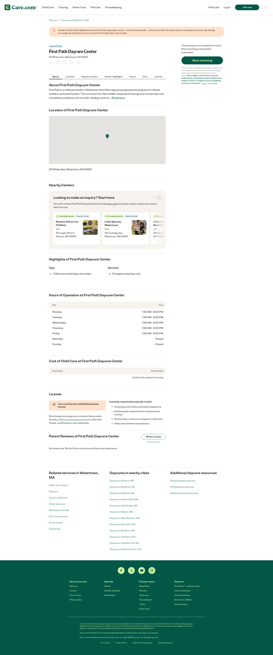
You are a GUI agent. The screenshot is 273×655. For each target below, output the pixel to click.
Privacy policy (75, 600)
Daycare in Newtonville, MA (124, 499)
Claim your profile (209, 83)
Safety (107, 586)
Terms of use (75, 595)
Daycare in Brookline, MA (123, 524)
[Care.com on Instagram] (151, 570)
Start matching (202, 60)
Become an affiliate (183, 600)
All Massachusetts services (184, 493)
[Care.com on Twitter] (131, 570)
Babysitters (144, 586)
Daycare (53, 491)
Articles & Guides (112, 591)
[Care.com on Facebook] (121, 570)
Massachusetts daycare (182, 480)
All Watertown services (182, 487)
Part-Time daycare (58, 516)
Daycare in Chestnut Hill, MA (124, 543)
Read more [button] (118, 97)
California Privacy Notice (142, 643)
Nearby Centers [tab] (89, 76)
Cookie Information (165, 643)
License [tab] (158, 76)
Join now (247, 7)
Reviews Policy (154, 442)
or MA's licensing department (72, 419)
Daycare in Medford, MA (122, 530)
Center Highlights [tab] (114, 76)
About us (73, 586)
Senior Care (79, 7)
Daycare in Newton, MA (122, 480)
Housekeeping (113, 7)
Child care (143, 595)
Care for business (182, 595)
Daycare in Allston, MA (121, 512)
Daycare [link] (53, 20)
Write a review (153, 436)
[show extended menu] (265, 7)
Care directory (180, 604)
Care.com (112, 203)
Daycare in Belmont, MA (122, 493)
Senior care (144, 609)
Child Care (48, 7)
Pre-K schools (56, 522)
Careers (73, 591)
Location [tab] (70, 76)
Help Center (109, 595)
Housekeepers (145, 600)
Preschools (54, 529)
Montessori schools (59, 510)
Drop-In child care (58, 497)
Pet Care (96, 7)
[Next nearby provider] (159, 197)
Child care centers (58, 485)
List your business (182, 591)
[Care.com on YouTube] (141, 570)
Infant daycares (57, 504)
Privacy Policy (121, 643)
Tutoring (63, 7)
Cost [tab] (144, 76)
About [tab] (55, 76)
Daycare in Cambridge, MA (124, 505)
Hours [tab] (132, 76)
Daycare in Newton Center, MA (125, 549)
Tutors (142, 604)
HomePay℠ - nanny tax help (186, 586)
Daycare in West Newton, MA (125, 518)
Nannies (143, 591)
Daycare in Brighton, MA (122, 487)
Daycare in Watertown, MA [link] (75, 20)
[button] (227, 7)
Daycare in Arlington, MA (123, 536)
